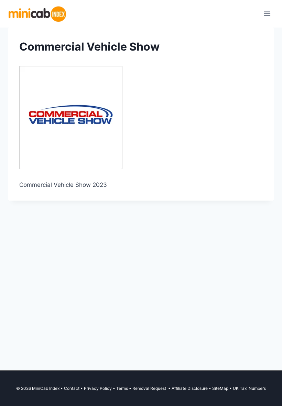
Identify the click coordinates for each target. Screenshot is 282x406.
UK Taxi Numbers (249, 388)
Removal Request (149, 388)
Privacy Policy (98, 388)
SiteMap (220, 388)
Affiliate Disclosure (190, 388)
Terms (122, 388)
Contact (71, 388)
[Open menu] (267, 13)
